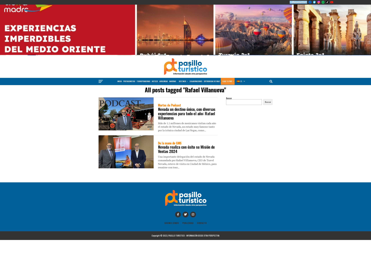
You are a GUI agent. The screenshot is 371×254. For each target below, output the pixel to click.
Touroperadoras (143, 81)
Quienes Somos (171, 222)
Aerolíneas (163, 81)
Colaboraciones (196, 81)
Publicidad (187, 222)
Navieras (172, 81)
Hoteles (155, 81)
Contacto (202, 222)
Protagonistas (129, 81)
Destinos (182, 81)
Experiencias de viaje (212, 81)
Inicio (119, 81)
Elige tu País (227, 81)
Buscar (229, 98)
